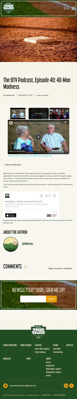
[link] (11, 123)
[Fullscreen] (27, 118)
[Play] (9, 118)
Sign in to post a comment (60, 268)
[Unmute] (11, 118)
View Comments (42, 95)
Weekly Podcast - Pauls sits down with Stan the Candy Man (38, 123)
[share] (65, 122)
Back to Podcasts (13, 165)
